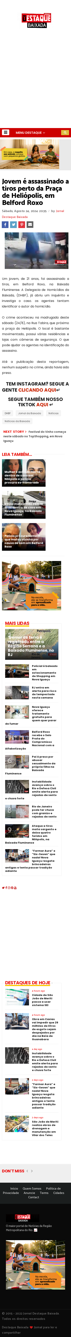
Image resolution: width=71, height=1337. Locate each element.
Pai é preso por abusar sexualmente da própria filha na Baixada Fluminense (30, 765)
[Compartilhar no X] (13, 224)
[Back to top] (61, 1327)
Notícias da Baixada (17, 421)
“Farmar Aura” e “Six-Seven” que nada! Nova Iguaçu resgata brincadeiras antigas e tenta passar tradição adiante (30, 861)
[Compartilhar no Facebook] (5, 224)
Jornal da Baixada (29, 413)
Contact (33, 1197)
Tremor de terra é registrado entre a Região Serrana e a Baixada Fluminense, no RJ (31, 646)
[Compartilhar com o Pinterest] (21, 224)
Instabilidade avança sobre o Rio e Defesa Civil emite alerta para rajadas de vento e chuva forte (31, 790)
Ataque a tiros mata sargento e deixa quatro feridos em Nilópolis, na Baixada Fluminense (30, 834)
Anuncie (29, 1193)
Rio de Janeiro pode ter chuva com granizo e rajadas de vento (44, 811)
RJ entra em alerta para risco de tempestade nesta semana (44, 692)
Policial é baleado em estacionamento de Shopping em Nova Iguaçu (45, 672)
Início (14, 1188)
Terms (44, 1193)
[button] (5, 132)
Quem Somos (32, 1188)
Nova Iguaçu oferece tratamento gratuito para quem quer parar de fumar (30, 715)
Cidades (58, 1193)
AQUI (42, 404)
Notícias (54, 413)
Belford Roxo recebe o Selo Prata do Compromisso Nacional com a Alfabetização (29, 740)
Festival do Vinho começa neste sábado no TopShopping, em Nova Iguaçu (34, 436)
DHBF (8, 413)
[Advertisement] (35, 90)
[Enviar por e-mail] (30, 224)
